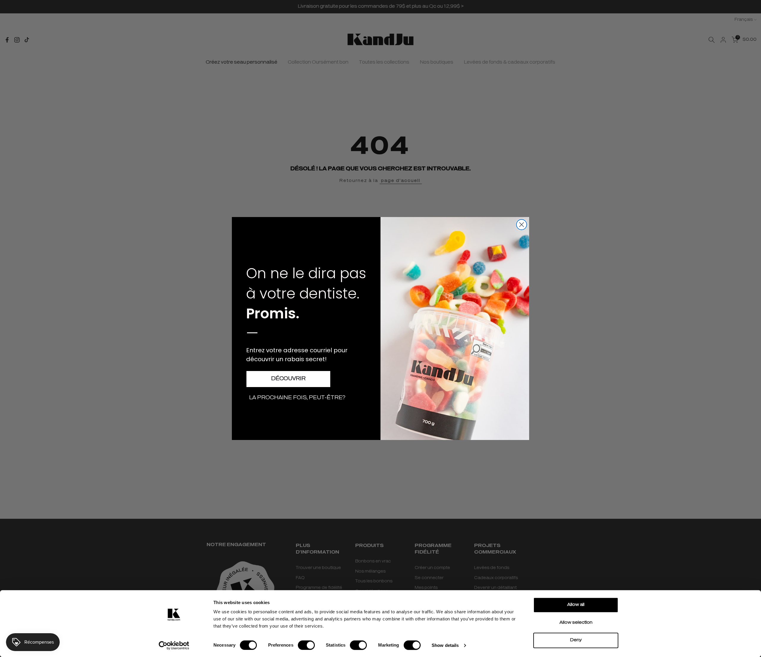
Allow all (575, 605)
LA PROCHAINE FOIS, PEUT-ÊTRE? (297, 398)
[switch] (306, 645)
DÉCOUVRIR (288, 379)
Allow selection (575, 622)
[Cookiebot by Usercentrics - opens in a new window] (174, 645)
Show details (445, 645)
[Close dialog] (521, 224)
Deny (576, 640)
